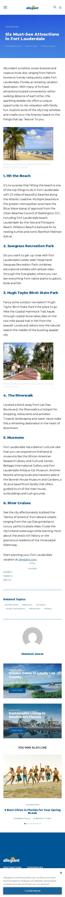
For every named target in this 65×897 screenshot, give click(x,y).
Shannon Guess (13, 46)
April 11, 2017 (34, 683)
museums (35, 609)
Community (14, 710)
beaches (28, 605)
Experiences (35, 867)
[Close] (61, 872)
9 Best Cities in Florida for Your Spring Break (32, 811)
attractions (12, 605)
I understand (32, 890)
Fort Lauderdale (16, 609)
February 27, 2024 (42, 818)
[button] (60, 7)
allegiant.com (27, 559)
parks (49, 609)
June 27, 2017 (31, 46)
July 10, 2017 (34, 723)
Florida (42, 605)
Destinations (12, 27)
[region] (32, 882)
